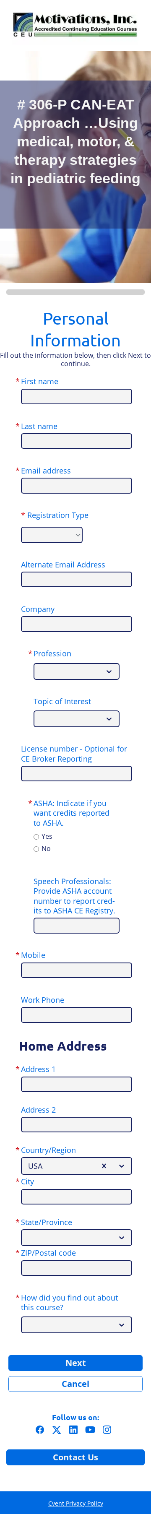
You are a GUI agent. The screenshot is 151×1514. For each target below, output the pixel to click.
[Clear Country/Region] (104, 1166)
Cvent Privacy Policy (75, 1503)
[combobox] (41, 671)
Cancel (75, 1383)
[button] (42, 1432)
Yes (47, 836)
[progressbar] (75, 292)
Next (75, 1362)
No (46, 848)
